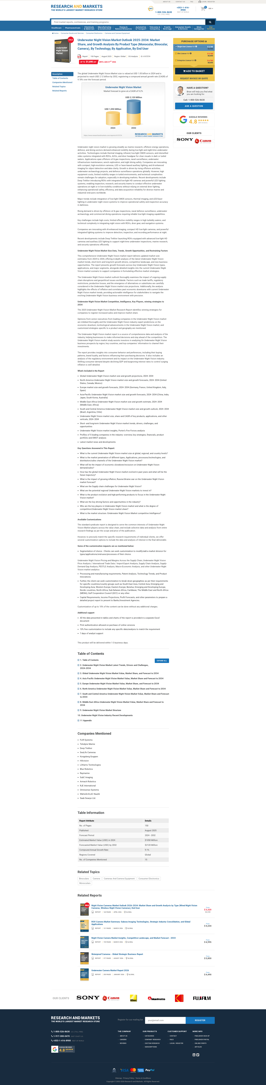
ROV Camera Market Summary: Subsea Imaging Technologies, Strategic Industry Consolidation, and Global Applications (140, 923)
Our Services (211, 28)
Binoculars (84, 878)
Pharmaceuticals (72, 28)
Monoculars (84, 883)
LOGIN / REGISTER (208, 2)
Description (57, 74)
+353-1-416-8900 (183, 9)
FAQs (172, 1039)
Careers (123, 1039)
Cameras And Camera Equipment (119, 878)
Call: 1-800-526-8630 (194, 100)
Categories (149, 1036)
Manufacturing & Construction (104, 28)
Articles (198, 1047)
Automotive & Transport (141, 28)
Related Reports (59, 91)
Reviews (123, 1043)
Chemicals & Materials (89, 28)
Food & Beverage (167, 28)
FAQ (191, 2)
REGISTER (200, 1020)
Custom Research (152, 1043)
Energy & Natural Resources (123, 28)
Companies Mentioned (62, 82)
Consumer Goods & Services (183, 28)
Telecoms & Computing (154, 28)
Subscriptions (151, 1047)
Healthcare (56, 28)
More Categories (199, 28)
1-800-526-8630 (163, 12)
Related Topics (59, 86)
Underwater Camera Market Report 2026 (110, 970)
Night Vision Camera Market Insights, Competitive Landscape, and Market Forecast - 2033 (133, 938)
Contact (173, 1036)
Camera (96, 878)
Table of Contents (60, 78)
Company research (153, 1039)
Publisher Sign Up (202, 1036)
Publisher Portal (202, 1039)
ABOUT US (166, 2)
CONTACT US (180, 2)
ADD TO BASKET (194, 71)
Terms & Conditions (143, 1078)
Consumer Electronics (149, 878)
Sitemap (118, 1078)
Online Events (201, 1043)
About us (123, 1036)
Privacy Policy (128, 1078)
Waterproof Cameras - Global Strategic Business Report (117, 954)
